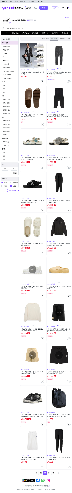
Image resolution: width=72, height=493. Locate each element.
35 (53, 473)
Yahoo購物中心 (12, 8)
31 (37, 473)
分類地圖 (53, 489)
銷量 (69, 39)
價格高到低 (63, 39)
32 (41, 473)
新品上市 (45, 33)
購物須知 (33, 489)
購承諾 (67, 18)
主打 (5, 33)
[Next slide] (43, 55)
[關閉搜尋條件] (30, 8)
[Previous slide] (21, 55)
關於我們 (26, 489)
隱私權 (46, 489)
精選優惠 (55, 33)
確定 (15, 173)
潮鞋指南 (35, 33)
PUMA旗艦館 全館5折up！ (14, 28)
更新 (49, 486)
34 (49, 473)
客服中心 (19, 489)
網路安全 (40, 489)
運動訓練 (65, 33)
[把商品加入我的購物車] (42, 81)
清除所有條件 (12, 190)
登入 (54, 8)
